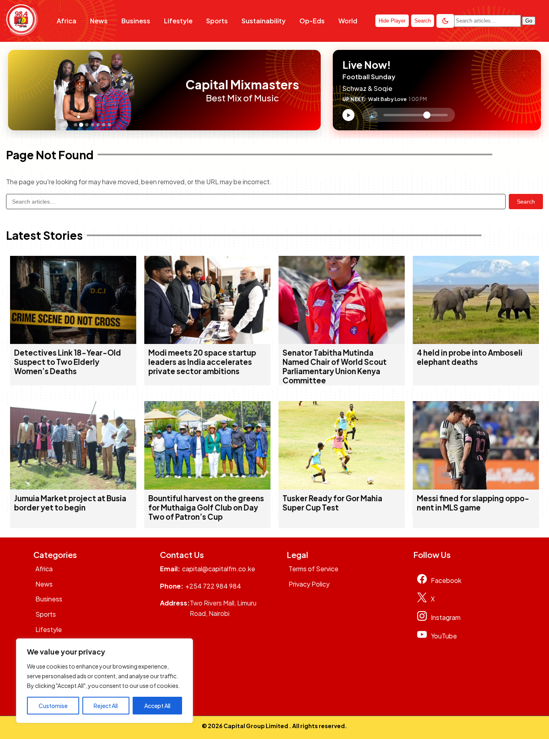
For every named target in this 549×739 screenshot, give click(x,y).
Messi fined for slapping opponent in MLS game (473, 503)
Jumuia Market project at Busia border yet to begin (70, 503)
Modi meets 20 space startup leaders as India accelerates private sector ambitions (202, 362)
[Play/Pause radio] (348, 115)
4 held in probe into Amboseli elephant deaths (469, 357)
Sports (217, 20)
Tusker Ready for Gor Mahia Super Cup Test (332, 503)
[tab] (75, 124)
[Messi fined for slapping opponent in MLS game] (476, 487)
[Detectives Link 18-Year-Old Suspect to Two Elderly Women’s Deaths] (73, 341)
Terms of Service (313, 568)
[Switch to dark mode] (445, 21)
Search (526, 201)
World (347, 20)
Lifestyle (178, 20)
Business (135, 20)
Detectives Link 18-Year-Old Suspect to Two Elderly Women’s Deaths (67, 362)
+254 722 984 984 (213, 586)
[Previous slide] (16, 90)
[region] (104, 680)
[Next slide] (172, 90)
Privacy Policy (309, 584)
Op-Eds (312, 20)
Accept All (157, 705)
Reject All (106, 705)
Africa (66, 20)
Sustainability (264, 20)
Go (528, 21)
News (99, 20)
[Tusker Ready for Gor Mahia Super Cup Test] (342, 487)
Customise (53, 705)
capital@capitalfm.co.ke (218, 568)
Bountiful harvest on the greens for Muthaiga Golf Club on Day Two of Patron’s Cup (206, 507)
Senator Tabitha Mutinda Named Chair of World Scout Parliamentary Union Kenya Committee (335, 366)
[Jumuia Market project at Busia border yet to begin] (73, 487)
